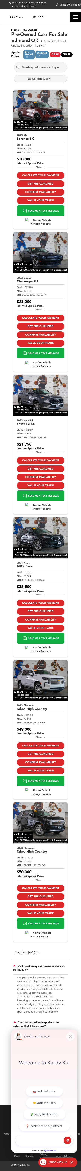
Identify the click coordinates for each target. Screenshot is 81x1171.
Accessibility (63, 1156)
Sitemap (29, 1156)
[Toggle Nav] (75, 17)
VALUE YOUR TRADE (40, 200)
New (6, 1134)
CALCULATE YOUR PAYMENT (40, 175)
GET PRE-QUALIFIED (41, 183)
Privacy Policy (44, 1156)
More (39, 167)
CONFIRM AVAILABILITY (40, 192)
